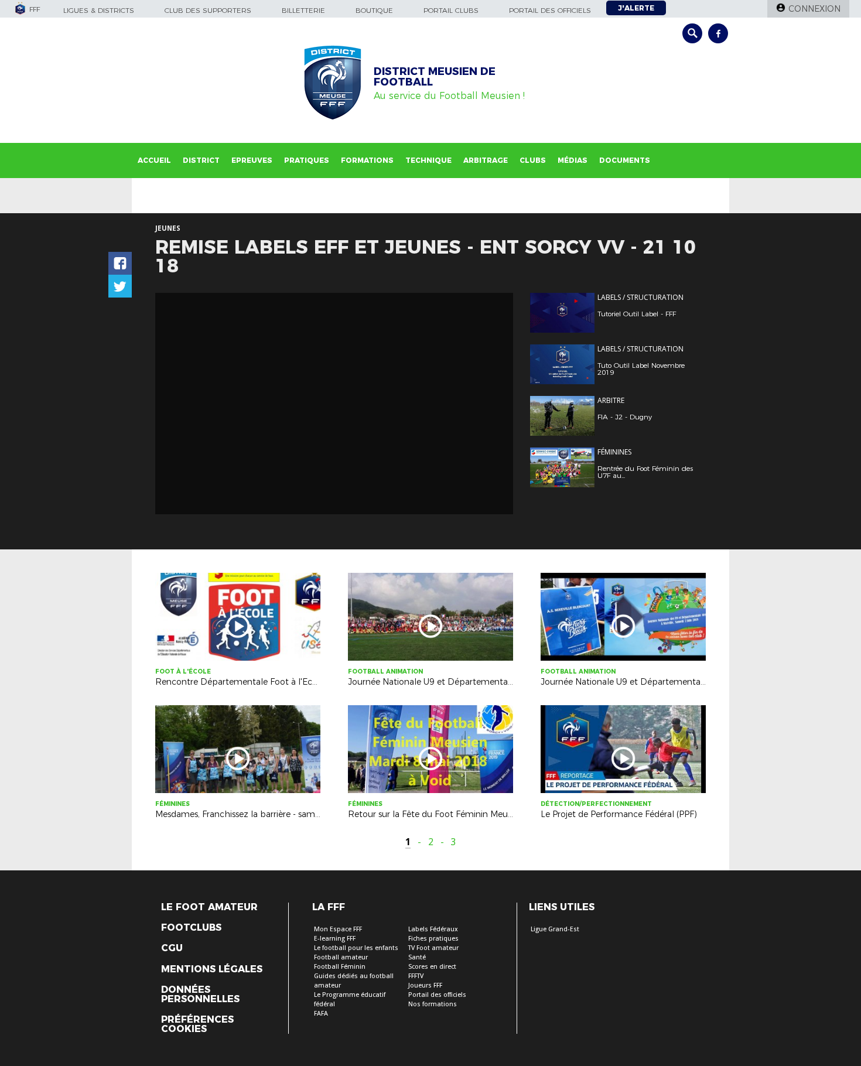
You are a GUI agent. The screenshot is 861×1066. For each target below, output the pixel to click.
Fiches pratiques (433, 938)
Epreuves (251, 160)
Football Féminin (339, 967)
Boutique (374, 10)
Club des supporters (208, 10)
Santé (417, 957)
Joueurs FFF (425, 985)
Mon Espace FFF (338, 929)
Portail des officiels (550, 10)
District (201, 160)
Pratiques (306, 160)
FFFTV (415, 976)
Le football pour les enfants (356, 948)
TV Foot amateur (433, 948)
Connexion (814, 9)
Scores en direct (432, 967)
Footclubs (191, 927)
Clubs (533, 160)
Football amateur (341, 957)
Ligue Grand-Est (555, 929)
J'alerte (636, 8)
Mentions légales (211, 969)
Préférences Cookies (197, 1024)
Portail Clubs (451, 10)
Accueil (154, 160)
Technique (428, 160)
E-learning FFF (335, 938)
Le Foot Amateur (209, 907)
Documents (624, 160)
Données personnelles (200, 994)
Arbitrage (485, 160)
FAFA (321, 1013)
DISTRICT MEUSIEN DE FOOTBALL (435, 76)
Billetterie (303, 10)
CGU (172, 948)
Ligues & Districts (98, 10)
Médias (572, 160)
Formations (367, 160)
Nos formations (432, 1004)
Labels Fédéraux (433, 929)
